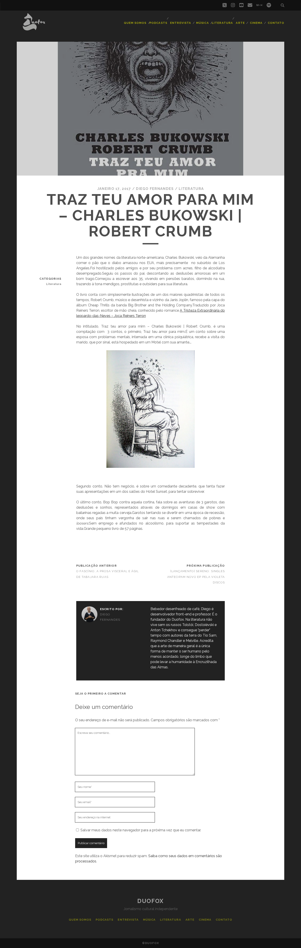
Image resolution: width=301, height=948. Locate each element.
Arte (240, 22)
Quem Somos (135, 22)
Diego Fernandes (155, 189)
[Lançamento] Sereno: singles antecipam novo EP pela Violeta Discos (196, 577)
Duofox (150, 901)
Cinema (256, 22)
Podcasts (158, 22)
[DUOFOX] (34, 28)
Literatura (222, 22)
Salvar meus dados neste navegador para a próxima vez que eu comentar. (140, 830)
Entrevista (180, 22)
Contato (276, 22)
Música (202, 22)
